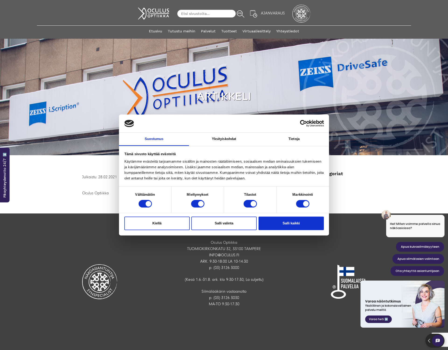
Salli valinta (224, 223)
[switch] (197, 204)
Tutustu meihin (181, 31)
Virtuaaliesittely (256, 31)
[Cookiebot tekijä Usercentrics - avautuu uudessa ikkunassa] (303, 123)
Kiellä (156, 223)
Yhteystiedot (287, 31)
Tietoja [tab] (294, 139)
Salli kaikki (291, 223)
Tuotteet (229, 31)
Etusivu (155, 31)
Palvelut (208, 31)
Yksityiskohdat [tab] (224, 139)
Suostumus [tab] (154, 139)
